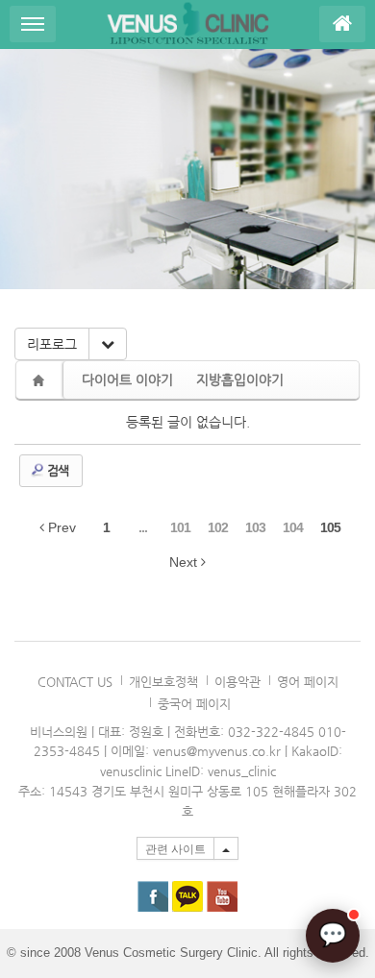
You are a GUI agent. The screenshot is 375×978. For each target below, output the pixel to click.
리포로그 (52, 344)
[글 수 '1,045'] (41, 380)
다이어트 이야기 (127, 379)
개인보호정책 (163, 681)
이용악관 (237, 681)
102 (218, 527)
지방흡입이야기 (240, 379)
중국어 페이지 (194, 704)
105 (330, 527)
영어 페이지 (307, 681)
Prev (60, 527)
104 (293, 527)
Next (185, 562)
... (142, 527)
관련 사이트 (175, 849)
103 (255, 527)
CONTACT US (75, 681)
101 (180, 527)
